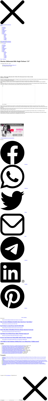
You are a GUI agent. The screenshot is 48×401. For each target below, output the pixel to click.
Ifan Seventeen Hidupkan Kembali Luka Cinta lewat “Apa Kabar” (16, 321)
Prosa (5, 37)
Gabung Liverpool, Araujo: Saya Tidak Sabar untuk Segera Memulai (12, 352)
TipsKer (5, 39)
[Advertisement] (24, 71)
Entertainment (4, 30)
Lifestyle (3, 28)
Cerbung (5, 55)
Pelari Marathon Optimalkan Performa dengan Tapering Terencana (16, 329)
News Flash (4, 45)
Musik (3, 29)
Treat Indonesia (8, 375)
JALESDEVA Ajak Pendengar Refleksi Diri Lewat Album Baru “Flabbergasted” (19, 341)
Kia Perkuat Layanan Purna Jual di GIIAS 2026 (12, 325)
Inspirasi (5, 34)
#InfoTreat (3, 27)
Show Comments (24, 317)
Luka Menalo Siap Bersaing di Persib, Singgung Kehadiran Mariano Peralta (13, 349)
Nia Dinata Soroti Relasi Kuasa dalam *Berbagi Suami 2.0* (14, 333)
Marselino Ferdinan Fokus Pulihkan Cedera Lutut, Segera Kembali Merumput (13, 350)
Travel (3, 50)
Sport (5, 35)
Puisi (5, 36)
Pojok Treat (4, 33)
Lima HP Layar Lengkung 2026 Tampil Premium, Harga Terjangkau (12, 351)
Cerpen (5, 38)
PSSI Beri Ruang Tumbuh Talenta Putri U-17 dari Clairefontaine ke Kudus (13, 347)
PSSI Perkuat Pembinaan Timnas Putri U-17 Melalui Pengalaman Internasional (14, 345)
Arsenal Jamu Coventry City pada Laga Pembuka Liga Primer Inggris (12, 346)
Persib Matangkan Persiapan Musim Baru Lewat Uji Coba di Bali (12, 353)
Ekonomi (3, 32)
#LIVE (1, 25)
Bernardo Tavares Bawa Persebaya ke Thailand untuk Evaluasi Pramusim (13, 348)
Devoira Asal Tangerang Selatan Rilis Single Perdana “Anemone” (16, 337)
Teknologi (3, 31)
